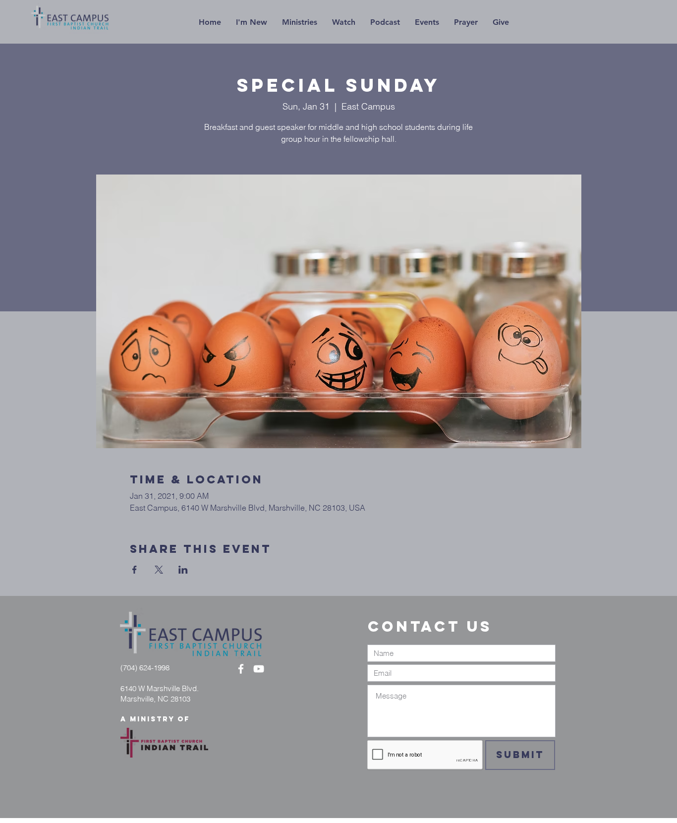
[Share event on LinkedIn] (183, 570)
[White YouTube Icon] (258, 668)
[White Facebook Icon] (240, 668)
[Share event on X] (159, 570)
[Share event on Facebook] (134, 570)
